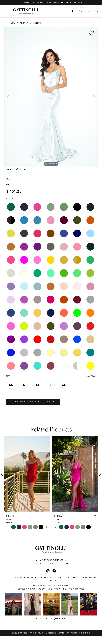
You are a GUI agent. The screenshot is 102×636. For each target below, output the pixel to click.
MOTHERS (72, 577)
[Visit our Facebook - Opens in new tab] (54, 570)
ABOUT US (53, 581)
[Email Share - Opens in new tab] (25, 169)
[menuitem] (6, 11)
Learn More (78, 2)
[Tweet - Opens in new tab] (17, 169)
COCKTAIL (43, 577)
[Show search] (81, 11)
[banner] (25, 11)
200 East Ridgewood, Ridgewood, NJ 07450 (61, 589)
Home (12, 22)
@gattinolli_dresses (51, 618)
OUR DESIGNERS (14, 577)
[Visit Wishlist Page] (88, 11)
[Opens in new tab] (13, 604)
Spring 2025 (36, 22)
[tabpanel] (51, 97)
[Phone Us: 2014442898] (73, 11)
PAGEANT (58, 577)
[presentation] (27, 474)
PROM (30, 577)
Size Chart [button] (91, 376)
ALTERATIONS (89, 577)
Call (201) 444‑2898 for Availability (33, 401)
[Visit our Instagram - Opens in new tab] (48, 570)
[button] (6, 11)
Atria (22, 22)
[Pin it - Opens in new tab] (21, 169)
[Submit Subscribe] (67, 563)
